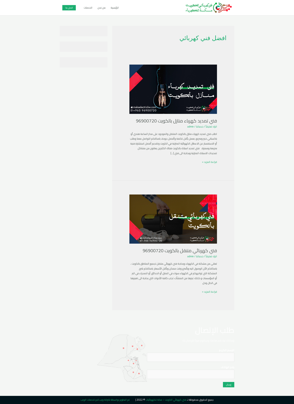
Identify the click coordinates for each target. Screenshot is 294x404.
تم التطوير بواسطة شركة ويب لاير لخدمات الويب (105, 399)
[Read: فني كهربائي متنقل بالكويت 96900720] (173, 218)
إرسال (228, 384)
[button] (69, 7)
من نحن (102, 7)
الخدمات (88, 7)
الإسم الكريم (226, 350)
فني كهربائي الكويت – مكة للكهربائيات (166, 399)
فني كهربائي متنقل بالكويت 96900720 (180, 250)
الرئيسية (115, 7)
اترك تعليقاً (211, 126)
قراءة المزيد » (209, 162)
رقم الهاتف (227, 367)
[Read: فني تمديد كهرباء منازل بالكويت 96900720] (173, 88)
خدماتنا (199, 126)
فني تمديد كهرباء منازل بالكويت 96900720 (176, 120)
